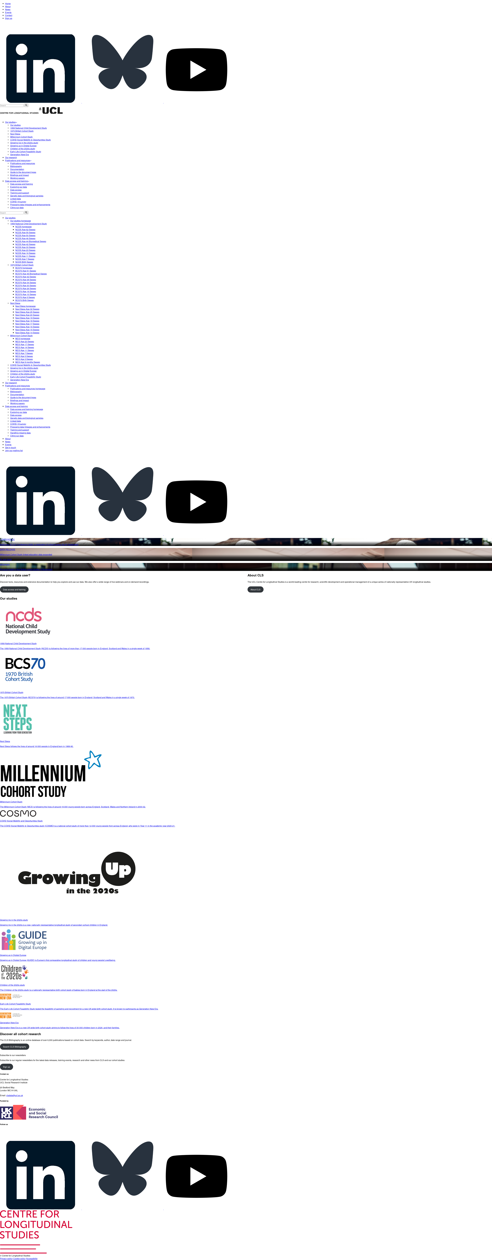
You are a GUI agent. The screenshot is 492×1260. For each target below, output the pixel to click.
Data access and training (14, 589)
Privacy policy (6, 1258)
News (7, 9)
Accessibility (32, 1258)
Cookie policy (19, 1258)
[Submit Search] (26, 105)
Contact (8, 15)
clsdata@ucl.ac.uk (14, 1095)
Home (8, 3)
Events (8, 12)
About (8, 6)
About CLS (255, 589)
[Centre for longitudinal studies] (51, 113)
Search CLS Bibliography (14, 1046)
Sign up (8, 18)
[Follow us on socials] (41, 102)
